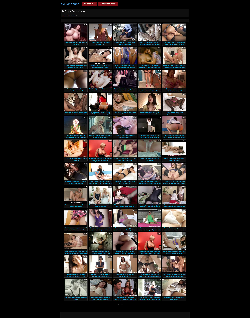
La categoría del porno (107, 4)
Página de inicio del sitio (68, 16)
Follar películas (90, 4)
